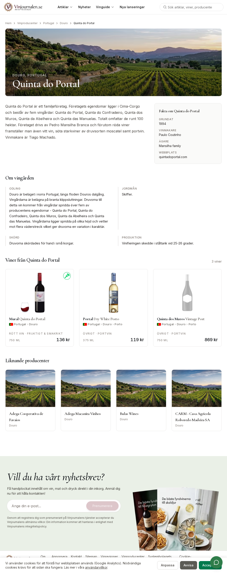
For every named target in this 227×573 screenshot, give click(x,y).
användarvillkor (96, 567)
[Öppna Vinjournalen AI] (216, 562)
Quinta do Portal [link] (84, 23)
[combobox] (191, 7)
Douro (64, 23)
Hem (8, 23)
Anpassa (167, 565)
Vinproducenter (27, 23)
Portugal (48, 23)
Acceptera (210, 565)
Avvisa (189, 565)
